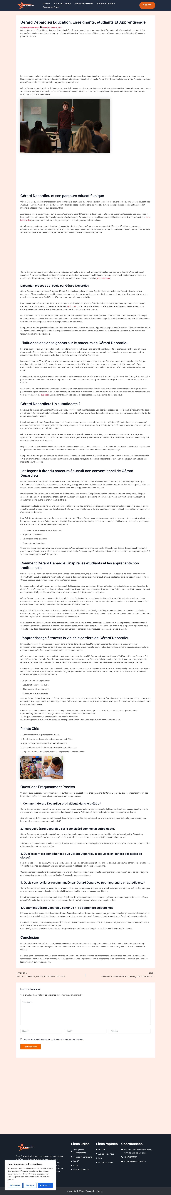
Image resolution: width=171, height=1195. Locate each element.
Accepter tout (45, 1185)
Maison (46, 3)
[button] (147, 5)
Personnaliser (15, 1185)
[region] (30, 1175)
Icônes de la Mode (84, 3)
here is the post (103, 278)
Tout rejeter (30, 1185)
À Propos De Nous (106, 3)
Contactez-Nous (51, 7)
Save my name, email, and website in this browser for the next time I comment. (54, 1039)
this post (72, 306)
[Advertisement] (85, 57)
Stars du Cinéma (62, 3)
